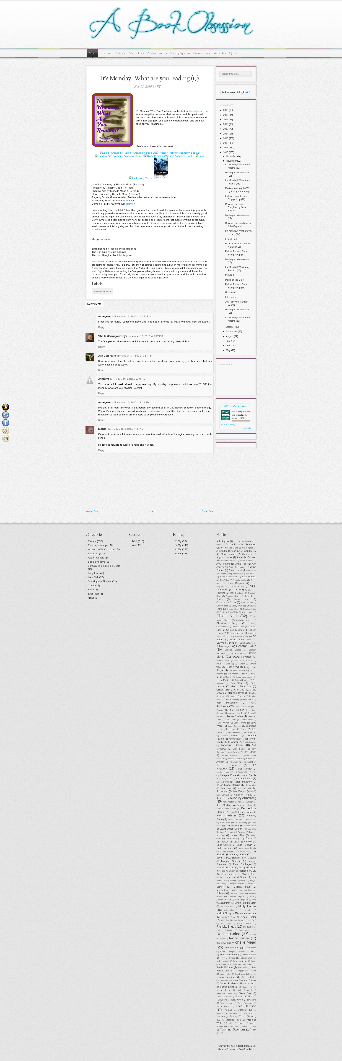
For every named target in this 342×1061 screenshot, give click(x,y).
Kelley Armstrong (244, 798)
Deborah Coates (233, 650)
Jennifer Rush (235, 739)
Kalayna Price (228, 775)
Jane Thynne (240, 723)
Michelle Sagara (236, 896)
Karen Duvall (222, 782)
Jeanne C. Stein (237, 729)
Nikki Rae (225, 920)
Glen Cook (239, 690)
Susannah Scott (223, 997)
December (231, 156)
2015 (225, 129)
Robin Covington (249, 955)
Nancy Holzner (248, 913)
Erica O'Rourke (242, 680)
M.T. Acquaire (250, 858)
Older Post (208, 511)
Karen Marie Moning (228, 784)
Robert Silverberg (229, 954)
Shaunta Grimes (247, 980)
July (228, 341)
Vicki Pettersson (236, 1023)
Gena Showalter (241, 686)
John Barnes (239, 749)
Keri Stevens (228, 812)
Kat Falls (242, 788)
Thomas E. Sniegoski (236, 1010)
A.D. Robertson (241, 541)
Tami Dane (251, 1000)
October (230, 327)
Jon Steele (250, 752)
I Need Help (231, 239)
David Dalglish (246, 643)
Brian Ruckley (238, 586)
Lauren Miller (237, 835)
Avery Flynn (251, 573)
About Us (136, 53)
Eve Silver (237, 683)
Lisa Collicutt (242, 851)
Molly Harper (247, 906)
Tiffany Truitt (247, 1013)
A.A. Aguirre (222, 541)
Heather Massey (232, 699)
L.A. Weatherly (240, 822)
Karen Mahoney (243, 782)
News (91, 597)
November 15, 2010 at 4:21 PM (128, 379)
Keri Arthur (248, 808)
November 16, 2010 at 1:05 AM (126, 429)
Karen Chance (244, 778)
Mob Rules (230, 275)
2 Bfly (178, 541)
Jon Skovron (234, 752)
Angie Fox (241, 564)
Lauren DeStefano (237, 832)
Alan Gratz (233, 548)
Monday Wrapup (102, 291)
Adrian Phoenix (234, 544)
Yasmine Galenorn (232, 1029)
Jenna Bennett (250, 732)
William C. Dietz (249, 1026)
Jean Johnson (234, 726)
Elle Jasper (233, 674)
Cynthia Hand (241, 636)
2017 (225, 119)
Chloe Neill (226, 616)
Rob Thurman (232, 947)
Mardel (102, 428)
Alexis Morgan (228, 554)
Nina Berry (238, 920)
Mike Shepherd (241, 900)
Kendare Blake (244, 805)
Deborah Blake (246, 646)
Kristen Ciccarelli (235, 819)
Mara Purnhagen (242, 864)
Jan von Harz (107, 355)
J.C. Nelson (237, 709)
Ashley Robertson (234, 573)
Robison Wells (246, 958)
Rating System (180, 53)
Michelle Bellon (237, 893)
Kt (233, 411)
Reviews (106, 53)
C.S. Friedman (236, 593)
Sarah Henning (249, 971)
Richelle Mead (244, 942)
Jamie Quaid (230, 720)
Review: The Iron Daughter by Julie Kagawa (235, 207)
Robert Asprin (250, 948)
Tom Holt (220, 1017)
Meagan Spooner (237, 880)
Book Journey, (197, 111)
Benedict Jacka (240, 580)
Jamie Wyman (222, 723)
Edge (91, 589)
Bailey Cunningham (228, 577)
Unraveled (230, 292)
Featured (93, 553)
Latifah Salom (250, 826)
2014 (225, 133)
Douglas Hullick (223, 664)
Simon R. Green (229, 983)
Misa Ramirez (227, 906)
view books (247, 428)
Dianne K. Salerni (243, 660)
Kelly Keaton (228, 802)
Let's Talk (93, 577)
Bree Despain (236, 583)
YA (133, 545)
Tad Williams (221, 1000)
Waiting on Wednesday (101, 549)
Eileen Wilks (234, 667)
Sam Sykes (247, 964)
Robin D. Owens (227, 958)
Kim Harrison (226, 815)
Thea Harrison (246, 1006)
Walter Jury (233, 1026)
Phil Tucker (248, 927)
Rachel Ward (222, 943)
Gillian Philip (223, 690)
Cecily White (237, 606)
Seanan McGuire (226, 977)
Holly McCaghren (227, 703)
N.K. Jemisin (246, 910)
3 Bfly (178, 545)
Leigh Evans (246, 838)
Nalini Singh (224, 913)
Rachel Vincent (239, 938)
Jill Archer (233, 742)
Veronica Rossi (233, 1020)
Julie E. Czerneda (228, 765)
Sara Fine (242, 967)
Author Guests (157, 53)
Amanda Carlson (246, 557)
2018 (225, 115)
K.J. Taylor (238, 772)
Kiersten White (245, 812)
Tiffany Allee (231, 1013)
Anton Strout (235, 570)
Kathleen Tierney (243, 795)
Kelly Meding (223, 805)
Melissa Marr (242, 887)
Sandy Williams (224, 967)
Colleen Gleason (234, 630)
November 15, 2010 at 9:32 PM (131, 402)
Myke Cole (229, 910)
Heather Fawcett (237, 696)
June (228, 345)
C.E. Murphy (240, 589)
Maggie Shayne (231, 861)
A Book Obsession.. (246, 1046)
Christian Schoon (244, 620)
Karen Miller (251, 785)
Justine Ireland (222, 772)
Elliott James (249, 673)
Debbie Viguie (223, 646)
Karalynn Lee (226, 779)
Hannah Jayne (236, 692)
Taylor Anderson (244, 1003)
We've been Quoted (226, 53)
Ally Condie (247, 554)
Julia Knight (247, 762)
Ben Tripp (224, 580)
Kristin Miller (225, 822)
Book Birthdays (96, 561)
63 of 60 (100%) (228, 424)
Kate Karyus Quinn (242, 791)
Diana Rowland (242, 656)
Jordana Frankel (229, 755)
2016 (225, 124)
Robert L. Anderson (247, 951)
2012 (225, 143)
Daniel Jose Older (240, 639)
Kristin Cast (251, 819)
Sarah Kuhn (225, 974)
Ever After (93, 593)
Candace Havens (233, 596)
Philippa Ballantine (224, 930)
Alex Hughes (247, 548)
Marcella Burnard (225, 867)
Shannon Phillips (249, 977)
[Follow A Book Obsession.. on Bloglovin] (236, 94)
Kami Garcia (249, 775)
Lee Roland (230, 838)
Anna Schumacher (237, 567)
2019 (225, 110)
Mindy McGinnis (232, 903)
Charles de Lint (249, 609)
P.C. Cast (225, 923)
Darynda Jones (225, 642)
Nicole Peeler (248, 916)
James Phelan (235, 716)
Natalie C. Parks (228, 917)
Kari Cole (226, 788)
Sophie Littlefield (229, 987)
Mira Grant (250, 903)
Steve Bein (245, 993)
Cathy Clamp (222, 606)
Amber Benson (246, 561)
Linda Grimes (223, 845)
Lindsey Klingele (226, 851)
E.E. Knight (240, 664)
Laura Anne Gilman (231, 828)
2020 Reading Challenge (236, 406)
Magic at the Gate (234, 279)
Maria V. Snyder (228, 871)
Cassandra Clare (226, 602)
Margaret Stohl (247, 867)
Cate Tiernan (247, 602)
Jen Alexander (234, 732)
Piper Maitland (245, 930)
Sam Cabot (232, 964)
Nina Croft (251, 920)
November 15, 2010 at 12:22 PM (132, 316)
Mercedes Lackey (226, 890)
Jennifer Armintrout (230, 736)
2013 (225, 138)
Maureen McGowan (237, 877)
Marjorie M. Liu (247, 870)
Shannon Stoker (227, 980)
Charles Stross (233, 609)
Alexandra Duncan (226, 551)
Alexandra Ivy (248, 551)
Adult (134, 541)
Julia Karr (234, 762)
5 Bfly (178, 553)
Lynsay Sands (238, 854)
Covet (91, 585)
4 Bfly (178, 549)
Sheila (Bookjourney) (112, 336)
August (229, 336)
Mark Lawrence (228, 874)
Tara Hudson (226, 1003)
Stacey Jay (247, 987)
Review (92, 541)
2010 (225, 152)
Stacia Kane (223, 990)
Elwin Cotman (226, 677)
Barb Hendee (249, 576)
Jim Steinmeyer (249, 742)
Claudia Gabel (238, 627)
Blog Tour (93, 573)
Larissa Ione (233, 825)
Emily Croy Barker (244, 677)
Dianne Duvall (222, 660)
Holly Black (248, 699)
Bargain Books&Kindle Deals (104, 565)
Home (92, 53)
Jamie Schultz (246, 720)
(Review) (131, 203)
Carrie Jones (242, 599)
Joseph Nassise (235, 759)
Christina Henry (227, 623)
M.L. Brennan (233, 858)
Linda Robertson (224, 848)
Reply (101, 327)
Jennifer (103, 378)
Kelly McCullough (245, 802)
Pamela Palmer (244, 923)
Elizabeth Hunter (237, 670)
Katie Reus (222, 798)
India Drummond (243, 706)
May (228, 350)
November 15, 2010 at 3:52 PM (134, 355)
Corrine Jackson (235, 633)
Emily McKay (223, 680)
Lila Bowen (222, 842)
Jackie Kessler (236, 713)
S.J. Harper (222, 961)
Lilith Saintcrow (243, 841)
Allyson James (224, 557)
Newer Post (92, 511)
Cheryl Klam (247, 612)
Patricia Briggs (226, 926)
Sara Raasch (234, 971)
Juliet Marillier (244, 769)
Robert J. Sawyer (227, 951)
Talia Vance (237, 1000)
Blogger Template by (236, 1049)
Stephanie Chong (224, 993)
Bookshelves (201, 53)
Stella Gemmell (244, 990)
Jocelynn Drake (231, 745)
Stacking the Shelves (100, 581)
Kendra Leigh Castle (226, 809)
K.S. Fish (252, 772)
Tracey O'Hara (237, 1016)
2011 (225, 147)
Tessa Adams (223, 1006)
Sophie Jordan (249, 984)
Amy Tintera (223, 564)
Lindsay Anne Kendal (247, 848)
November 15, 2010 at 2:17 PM (145, 336)
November (231, 160)
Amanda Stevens (228, 561)
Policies (120, 53)
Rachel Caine (228, 934)
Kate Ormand (222, 795)
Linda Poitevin (244, 845)
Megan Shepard (237, 884)
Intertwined (230, 297)
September (231, 331)
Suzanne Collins (243, 996)
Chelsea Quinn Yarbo (229, 612)
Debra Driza (236, 653)
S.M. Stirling (240, 961)
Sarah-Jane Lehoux (244, 974)
